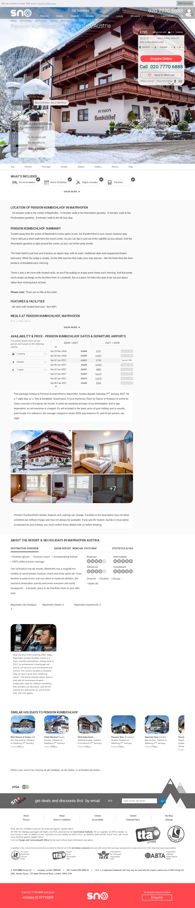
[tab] (25, 548)
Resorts (44, 16)
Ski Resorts (40, 21)
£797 (98, 351)
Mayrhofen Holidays (23, 604)
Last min (167, 16)
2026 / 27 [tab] (71, 342)
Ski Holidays (26, 21)
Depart (81, 166)
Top (12, 166)
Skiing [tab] (33, 647)
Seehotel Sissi (151, 737)
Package (46, 166)
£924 (98, 383)
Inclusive (135, 16)
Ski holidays (80, 10)
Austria (53, 21)
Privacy (26, 820)
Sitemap (169, 820)
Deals (150, 16)
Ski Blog (169, 816)
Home (13, 21)
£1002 (99, 365)
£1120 (98, 374)
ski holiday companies (81, 848)
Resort (115, 166)
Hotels (59, 16)
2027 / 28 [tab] (112, 342)
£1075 (99, 378)
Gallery (98, 166)
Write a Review (36, 148)
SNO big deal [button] (185, 3)
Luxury (119, 16)
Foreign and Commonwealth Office (34, 840)
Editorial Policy (133, 820)
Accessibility (97, 820)
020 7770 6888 (35, 892)
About (62, 816)
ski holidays (53, 770)
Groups (90, 16)
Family (105, 16)
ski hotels (69, 770)
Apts (86, 604)
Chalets (74, 16)
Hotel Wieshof (51, 737)
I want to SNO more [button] (46, 3)
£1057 (99, 355)
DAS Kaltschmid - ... (87, 737)
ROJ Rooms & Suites (21, 737)
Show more (70, 327)
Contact (97, 816)
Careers (133, 816)
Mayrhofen (66, 21)
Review (28, 166)
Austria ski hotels (90, 770)
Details (64, 166)
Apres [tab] (49, 647)
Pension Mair (117, 737)
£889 (98, 369)
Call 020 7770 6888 (161, 67)
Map (131, 166)
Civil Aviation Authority (83, 832)
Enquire (157, 897)
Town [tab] (17, 647)
